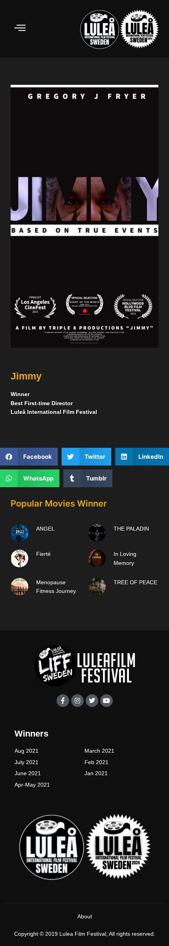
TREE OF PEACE (135, 582)
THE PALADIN (131, 528)
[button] (29, 457)
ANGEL (45, 528)
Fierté (43, 554)
